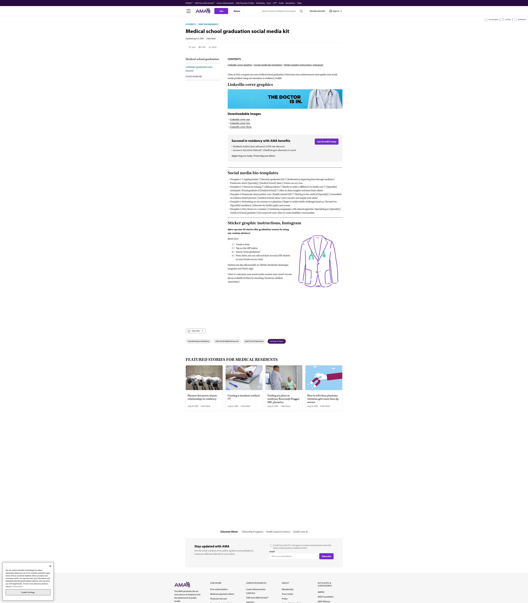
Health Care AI (300, 531)
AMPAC (321, 592)
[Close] (50, 566)
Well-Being (260, 3)
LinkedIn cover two (240, 123)
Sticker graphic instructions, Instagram (303, 64)
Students (191, 24)
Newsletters (290, 3)
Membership (287, 589)
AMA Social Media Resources (227, 341)
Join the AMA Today (326, 141)
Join (221, 11)
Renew (237, 11)
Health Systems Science (278, 531)
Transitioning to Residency (198, 341)
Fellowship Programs (252, 531)
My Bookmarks (522, 19)
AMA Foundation (326, 596)
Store (269, 3)
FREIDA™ (189, 3)
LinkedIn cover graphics (240, 64)
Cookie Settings (28, 592)
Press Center (287, 594)
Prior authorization (219, 589)
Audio (281, 3)
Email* (272, 551)
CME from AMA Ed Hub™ (205, 3)
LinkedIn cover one (240, 119)
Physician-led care (218, 598)
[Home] (182, 585)
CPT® (275, 3)
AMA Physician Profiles (245, 3)
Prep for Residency (209, 24)
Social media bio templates (268, 64)
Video (299, 3)
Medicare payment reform (222, 594)
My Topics (508, 19)
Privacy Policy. (18, 586)
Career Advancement (225, 3)
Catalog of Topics (277, 341)
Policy (285, 598)
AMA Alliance (324, 601)
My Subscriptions (494, 19)
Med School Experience (254, 341)
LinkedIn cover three (240, 126)
